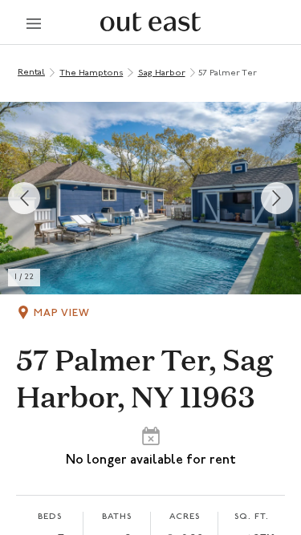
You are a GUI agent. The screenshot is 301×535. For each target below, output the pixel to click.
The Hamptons (91, 73)
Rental (31, 72)
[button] (150, 198)
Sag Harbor (161, 73)
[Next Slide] (277, 198)
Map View (62, 313)
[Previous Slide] (24, 198)
